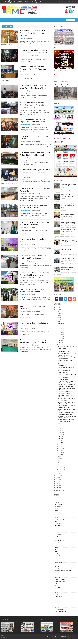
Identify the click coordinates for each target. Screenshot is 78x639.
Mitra (56, 551)
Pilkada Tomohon (59, 577)
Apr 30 (60, 454)
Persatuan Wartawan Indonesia (63, 570)
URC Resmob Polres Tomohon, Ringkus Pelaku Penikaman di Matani (68, 186)
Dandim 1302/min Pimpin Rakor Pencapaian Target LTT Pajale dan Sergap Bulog (33, 69)
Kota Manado (58, 530)
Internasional (58, 523)
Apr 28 (60, 450)
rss (75, 299)
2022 (57, 479)
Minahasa (57, 543)
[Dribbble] (72, 1)
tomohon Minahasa (60, 609)
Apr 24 (60, 442)
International (58, 525)
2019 (57, 473)
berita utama (58, 506)
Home (47, 636)
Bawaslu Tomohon (59, 504)
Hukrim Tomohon (59, 519)
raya (56, 590)
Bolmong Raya (58, 510)
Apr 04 (60, 327)
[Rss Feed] (75, 1)
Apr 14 (60, 423)
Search (77, 20)
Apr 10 (60, 338)
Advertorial (58, 498)
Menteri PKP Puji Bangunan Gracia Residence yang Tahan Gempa (68, 260)
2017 (57, 311)
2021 (57, 477)
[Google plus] (66, 1)
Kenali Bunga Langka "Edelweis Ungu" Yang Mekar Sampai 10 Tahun (68, 205)
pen (55, 564)
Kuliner (56, 536)
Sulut (56, 598)
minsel (56, 547)
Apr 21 (60, 436)
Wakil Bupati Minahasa (60, 611)
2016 (57, 309)
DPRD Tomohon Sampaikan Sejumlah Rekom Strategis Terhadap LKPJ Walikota (67, 214)
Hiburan (57, 515)
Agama (56, 500)
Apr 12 (60, 342)
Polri (56, 583)
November (60, 468)
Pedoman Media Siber (63, 636)
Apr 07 (60, 332)
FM (6, 637)
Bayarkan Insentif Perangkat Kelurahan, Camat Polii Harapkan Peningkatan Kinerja (35, 171)
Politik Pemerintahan (60, 579)
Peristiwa (57, 568)
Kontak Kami (73, 636)
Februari (59, 315)
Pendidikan (57, 566)
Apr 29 (60, 452)
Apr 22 (60, 438)
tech (56, 600)
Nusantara (57, 555)
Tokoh (56, 602)
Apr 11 (59, 340)
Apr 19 (60, 432)
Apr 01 (60, 321)
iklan (56, 521)
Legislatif (57, 538)
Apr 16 (60, 427)
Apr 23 (60, 440)
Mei (58, 456)
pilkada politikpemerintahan (62, 575)
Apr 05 (60, 329)
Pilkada (56, 572)
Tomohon (57, 607)
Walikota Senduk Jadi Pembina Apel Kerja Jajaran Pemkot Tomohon (68, 231)
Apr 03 (60, 325)
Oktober (59, 466)
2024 (57, 483)
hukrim (56, 517)
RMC (6, 636)
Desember (60, 469)
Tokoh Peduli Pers (59, 605)
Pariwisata (57, 560)
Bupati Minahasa (59, 513)
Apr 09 (60, 336)
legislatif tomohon (60, 540)
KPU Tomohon (58, 534)
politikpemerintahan (60, 581)
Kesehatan (57, 528)
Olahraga (57, 557)
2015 (57, 307)
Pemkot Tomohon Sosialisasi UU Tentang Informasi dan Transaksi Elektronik (32, 33)
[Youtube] (69, 1)
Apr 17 (60, 429)
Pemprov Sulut (58, 562)
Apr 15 (60, 425)
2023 (57, 481)
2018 (57, 471)
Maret (58, 317)
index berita (53, 636)
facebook (61, 299)
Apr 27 (60, 448)
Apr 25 (60, 444)
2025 (57, 485)
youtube (70, 299)
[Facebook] (59, 1)
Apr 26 (60, 446)
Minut (56, 549)
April (58, 319)
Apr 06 (60, 331)
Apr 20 (60, 434)
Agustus (59, 462)
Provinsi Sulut (58, 587)
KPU (55, 532)
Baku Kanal (57, 502)
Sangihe (57, 594)
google (57, 299)
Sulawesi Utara (59, 596)
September (60, 464)
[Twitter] (62, 1)
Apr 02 (60, 323)
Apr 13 (60, 344)
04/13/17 (7, 26)
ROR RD (56, 592)
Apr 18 (60, 431)
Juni (58, 458)
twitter (66, 299)
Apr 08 (60, 334)
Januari (59, 313)
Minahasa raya (58, 545)
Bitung (56, 508)
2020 (57, 475)
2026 (57, 487)
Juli (58, 460)
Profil (56, 585)
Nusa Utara (57, 553)
